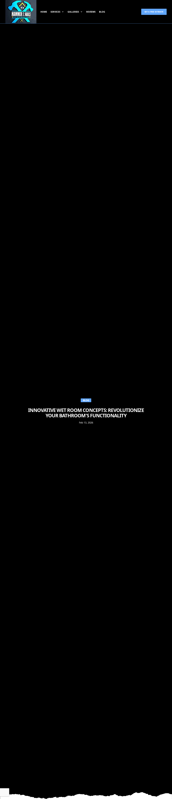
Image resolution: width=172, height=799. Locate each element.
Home (43, 11)
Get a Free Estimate (153, 11)
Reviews (91, 11)
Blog (102, 11)
